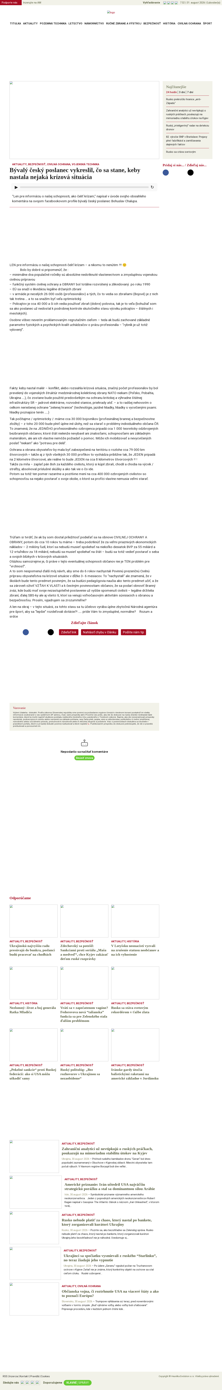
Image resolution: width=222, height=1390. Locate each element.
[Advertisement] (111, 54)
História (169, 23)
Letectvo (75, 23)
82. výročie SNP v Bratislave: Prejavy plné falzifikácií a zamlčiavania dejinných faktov (186, 140)
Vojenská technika (85, 164)
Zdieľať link (68, 632)
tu (88, 724)
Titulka (15, 23)
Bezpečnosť (152, 23)
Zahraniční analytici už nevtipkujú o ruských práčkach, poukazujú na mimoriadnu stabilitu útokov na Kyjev (187, 114)
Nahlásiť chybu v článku (99, 632)
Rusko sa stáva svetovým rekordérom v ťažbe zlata (181, 153)
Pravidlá (34, 1376)
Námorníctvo (94, 23)
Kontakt (24, 1376)
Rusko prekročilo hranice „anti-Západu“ (183, 101)
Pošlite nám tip (133, 632)
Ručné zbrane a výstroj (123, 23)
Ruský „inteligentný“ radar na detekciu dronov (187, 127)
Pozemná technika (53, 23)
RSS (5, 1376)
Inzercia (13, 1376)
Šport (207, 23)
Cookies (45, 1376)
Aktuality (30, 23)
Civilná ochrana (189, 23)
